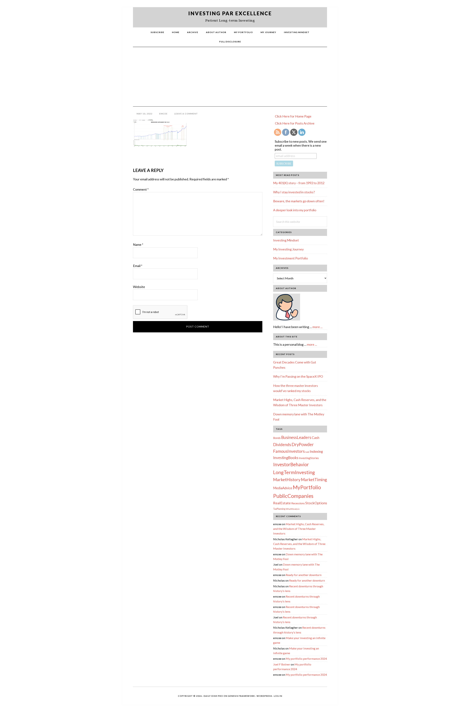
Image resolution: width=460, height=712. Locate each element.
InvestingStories (309, 458)
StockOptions (316, 503)
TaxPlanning (279, 508)
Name (138, 244)
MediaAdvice (282, 488)
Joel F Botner (281, 664)
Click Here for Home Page (293, 116)
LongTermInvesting (294, 472)
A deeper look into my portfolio (294, 210)
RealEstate (282, 503)
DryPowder (303, 444)
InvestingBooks (285, 457)
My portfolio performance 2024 (306, 658)
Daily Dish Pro (213, 696)
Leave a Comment (186, 113)
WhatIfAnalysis (293, 509)
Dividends (282, 444)
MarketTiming (314, 479)
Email (137, 266)
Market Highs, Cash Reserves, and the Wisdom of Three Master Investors (298, 528)
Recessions (298, 503)
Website (139, 287)
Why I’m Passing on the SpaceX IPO (298, 376)
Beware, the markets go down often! (298, 201)
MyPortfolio (307, 487)
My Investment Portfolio (290, 258)
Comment (141, 189)
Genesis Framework (241, 696)
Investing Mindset (286, 240)
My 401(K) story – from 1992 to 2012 (298, 183)
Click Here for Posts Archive (294, 123)
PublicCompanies (293, 496)
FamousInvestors (289, 451)
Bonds (277, 437)
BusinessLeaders (296, 437)
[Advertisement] (230, 79)
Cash (315, 438)
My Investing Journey (288, 249)
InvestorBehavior (291, 464)
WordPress (264, 696)
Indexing (316, 451)
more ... (317, 327)
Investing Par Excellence (230, 13)
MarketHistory (286, 479)
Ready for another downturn (303, 575)
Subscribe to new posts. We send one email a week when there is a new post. (301, 145)
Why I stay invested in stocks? (294, 192)
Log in (278, 696)
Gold (307, 452)
